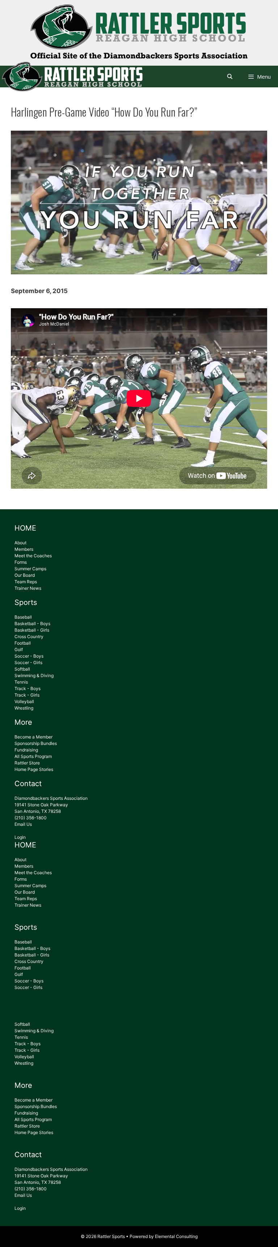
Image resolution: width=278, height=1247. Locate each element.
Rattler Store (27, 763)
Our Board (24, 575)
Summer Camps (30, 568)
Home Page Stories (33, 769)
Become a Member (33, 737)
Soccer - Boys (28, 656)
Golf (18, 649)
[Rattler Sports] (139, 49)
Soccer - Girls (28, 662)
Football (22, 643)
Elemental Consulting (176, 1236)
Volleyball (24, 701)
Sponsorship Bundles (35, 743)
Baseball (23, 617)
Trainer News (27, 588)
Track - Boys (27, 688)
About (20, 542)
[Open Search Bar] (229, 76)
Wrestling (23, 708)
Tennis (21, 682)
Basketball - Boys (32, 623)
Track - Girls (26, 695)
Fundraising (26, 750)
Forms (20, 562)
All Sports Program (33, 756)
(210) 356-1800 (30, 817)
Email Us (23, 824)
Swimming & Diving (34, 675)
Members (23, 549)
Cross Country (28, 636)
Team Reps (25, 581)
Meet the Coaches (33, 555)
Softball (22, 669)
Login (20, 837)
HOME (25, 528)
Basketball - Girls (31, 630)
